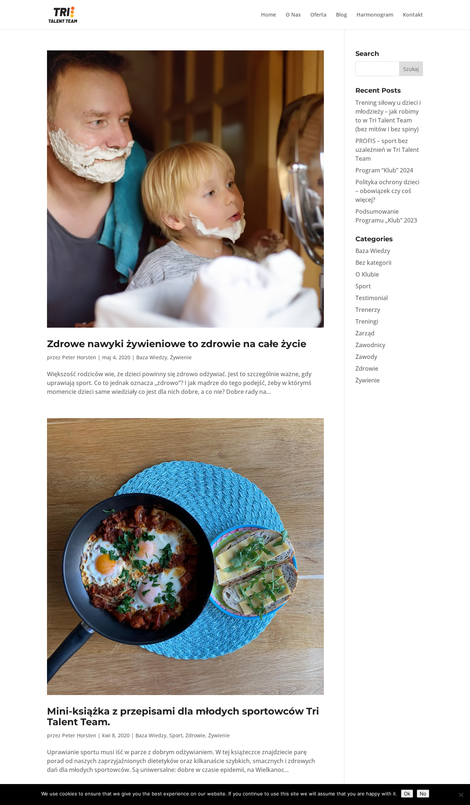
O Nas (293, 15)
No (423, 794)
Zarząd (365, 333)
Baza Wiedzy (151, 357)
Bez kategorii (373, 263)
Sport (175, 735)
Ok (407, 794)
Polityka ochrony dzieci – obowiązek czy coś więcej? (387, 191)
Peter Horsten (79, 357)
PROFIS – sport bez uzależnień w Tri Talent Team (387, 150)
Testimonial (371, 298)
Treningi (366, 321)
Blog (341, 15)
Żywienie (181, 357)
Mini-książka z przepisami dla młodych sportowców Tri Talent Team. (183, 716)
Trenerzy (367, 310)
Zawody (366, 357)
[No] (460, 794)
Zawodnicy (370, 345)
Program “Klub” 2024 (384, 170)
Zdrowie (195, 735)
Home (268, 15)
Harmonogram (375, 15)
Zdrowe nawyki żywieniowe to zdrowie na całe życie (176, 344)
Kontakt (413, 15)
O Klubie (367, 274)
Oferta (318, 15)
